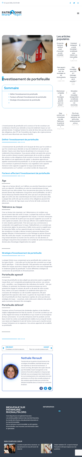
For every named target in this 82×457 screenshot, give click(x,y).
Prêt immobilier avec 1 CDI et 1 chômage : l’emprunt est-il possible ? (73, 74)
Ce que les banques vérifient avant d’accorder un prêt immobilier (60, 49)
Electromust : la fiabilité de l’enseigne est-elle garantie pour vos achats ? (60, 98)
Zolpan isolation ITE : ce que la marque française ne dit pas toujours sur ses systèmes (66, 447)
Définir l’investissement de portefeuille (24, 94)
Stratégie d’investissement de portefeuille (25, 100)
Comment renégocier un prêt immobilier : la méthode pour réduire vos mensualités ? (73, 51)
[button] (78, 13)
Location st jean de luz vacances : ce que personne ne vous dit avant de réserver (28, 447)
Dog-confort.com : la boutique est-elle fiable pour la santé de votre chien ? (60, 120)
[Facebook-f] (70, 3)
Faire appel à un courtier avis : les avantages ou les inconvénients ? (61, 73)
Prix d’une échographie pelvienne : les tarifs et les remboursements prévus (75, 118)
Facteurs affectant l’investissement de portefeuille (28, 97)
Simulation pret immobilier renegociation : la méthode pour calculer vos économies (74, 98)
